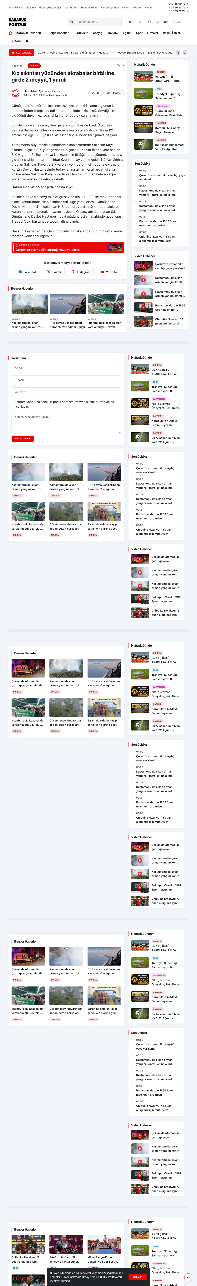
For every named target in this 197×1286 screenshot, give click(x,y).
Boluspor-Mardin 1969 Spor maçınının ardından (157, 223)
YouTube (112, 272)
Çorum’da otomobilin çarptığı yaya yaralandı (162, 177)
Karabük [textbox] (178, 22)
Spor (139, 33)
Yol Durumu (71, 7)
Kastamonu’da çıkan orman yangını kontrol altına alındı (157, 192)
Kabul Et (137, 1276)
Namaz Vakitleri (110, 7)
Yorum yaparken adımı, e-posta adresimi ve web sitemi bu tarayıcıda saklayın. (65, 404)
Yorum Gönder (23, 438)
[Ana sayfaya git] (10, 33)
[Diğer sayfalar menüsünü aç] (28, 41)
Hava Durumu (89, 7)
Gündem (82, 33)
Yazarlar (31, 7)
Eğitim (127, 33)
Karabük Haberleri (28, 33)
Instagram (83, 272)
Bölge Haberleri (59, 33)
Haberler (17, 65)
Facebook (30, 272)
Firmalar (152, 33)
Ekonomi (113, 33)
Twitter (56, 272)
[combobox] (183, 22)
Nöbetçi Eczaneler (50, 7)
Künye (149, 7)
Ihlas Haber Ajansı (35, 91)
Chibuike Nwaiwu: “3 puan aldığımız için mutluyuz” (78, 52)
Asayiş (97, 33)
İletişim (137, 7)
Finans (126, 7)
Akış (18, 41)
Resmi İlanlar (15, 7)
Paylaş (117, 93)
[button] (140, 22)
